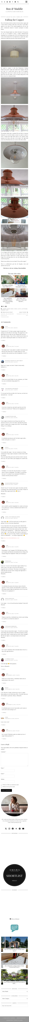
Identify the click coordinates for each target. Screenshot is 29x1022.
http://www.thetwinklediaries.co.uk (11, 538)
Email (2, 773)
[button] (27, 2)
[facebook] (13, 829)
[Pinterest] (7, 2)
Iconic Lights (17, 308)
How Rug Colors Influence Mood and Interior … (21, 300)
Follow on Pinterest (15, 919)
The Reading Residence (11, 388)
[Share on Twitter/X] (4, 306)
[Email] (15, 2)
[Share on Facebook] (2, 306)
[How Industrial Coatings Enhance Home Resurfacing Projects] (7, 292)
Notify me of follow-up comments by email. (11, 784)
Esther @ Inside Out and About (14, 360)
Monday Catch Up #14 (22, 314)
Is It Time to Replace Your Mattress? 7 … (7, 286)
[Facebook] (10, 2)
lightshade (24, 308)
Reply (3, 340)
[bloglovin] (16, 829)
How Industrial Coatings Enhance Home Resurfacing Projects (8, 301)
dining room (10, 308)
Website (2, 779)
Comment (3, 751)
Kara (6, 717)
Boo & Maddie (14, 8)
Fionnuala (8, 561)
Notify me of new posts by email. (9, 786)
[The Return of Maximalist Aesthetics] (21, 279)
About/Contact (21, 1018)
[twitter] (6, 829)
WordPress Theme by (15, 1020)
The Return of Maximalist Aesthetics (21, 286)
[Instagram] (4, 2)
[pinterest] (20, 829)
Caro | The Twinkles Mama (12, 516)
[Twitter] (2, 2)
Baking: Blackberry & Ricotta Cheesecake (7, 315)
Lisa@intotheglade (10, 416)
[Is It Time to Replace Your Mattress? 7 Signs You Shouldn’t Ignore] (7, 279)
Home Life (20, 16)
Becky (6, 687)
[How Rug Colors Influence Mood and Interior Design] (21, 292)
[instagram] (9, 829)
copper (4, 308)
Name (2, 768)
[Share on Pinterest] (6, 306)
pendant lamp (4, 309)
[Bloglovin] (12, 2)
